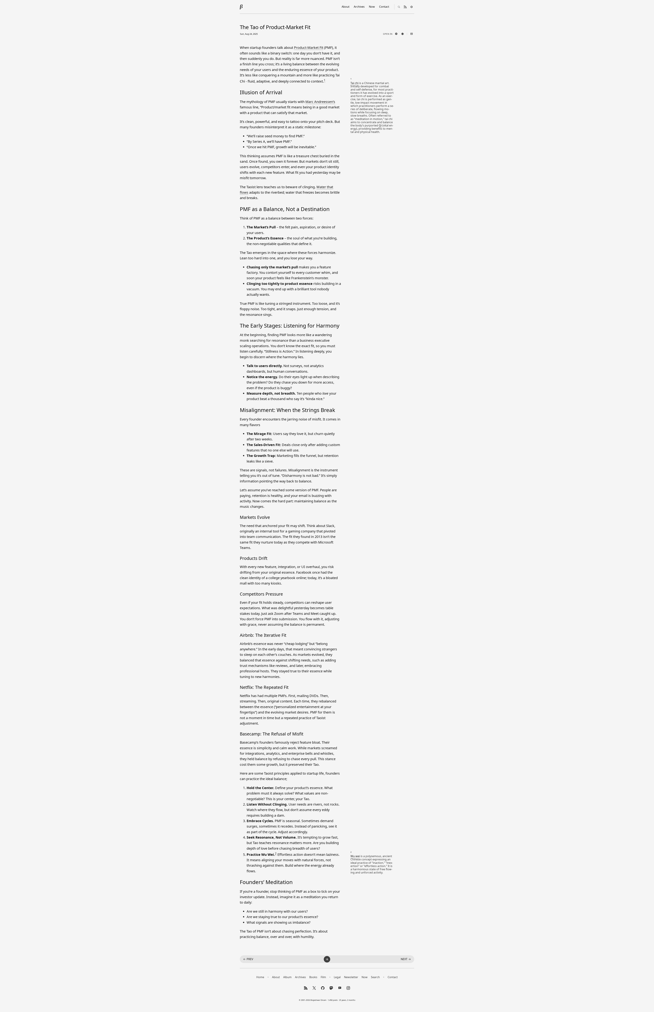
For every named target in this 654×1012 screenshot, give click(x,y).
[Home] (241, 6)
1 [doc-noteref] (324, 80)
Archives (359, 7)
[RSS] (305, 988)
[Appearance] (411, 7)
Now (372, 7)
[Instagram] (348, 988)
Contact (384, 7)
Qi (380, 125)
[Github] (322, 988)
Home (260, 977)
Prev (248, 959)
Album (287, 977)
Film (323, 977)
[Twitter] (314, 988)
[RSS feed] (405, 7)
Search (375, 977)
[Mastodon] (331, 988)
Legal (337, 977)
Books (313, 977)
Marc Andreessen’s (320, 101)
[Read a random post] (327, 959)
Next (406, 959)
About (345, 7)
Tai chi (355, 83)
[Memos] (339, 988)
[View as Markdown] (411, 34)
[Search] (399, 7)
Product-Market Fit (308, 47)
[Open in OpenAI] (396, 34)
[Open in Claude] (402, 34)
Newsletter (351, 977)
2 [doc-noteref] (276, 853)
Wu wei (355, 856)
